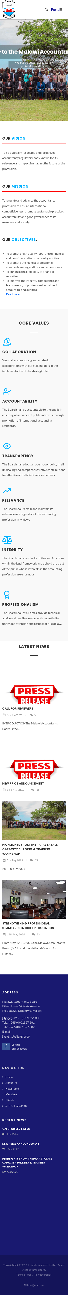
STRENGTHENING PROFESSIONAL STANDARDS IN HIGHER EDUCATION (28, 925)
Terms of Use (23, 1274)
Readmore (12, 294)
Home (9, 1077)
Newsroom (12, 1088)
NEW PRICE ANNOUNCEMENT (23, 783)
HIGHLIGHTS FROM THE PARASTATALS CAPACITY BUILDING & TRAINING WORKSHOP (30, 849)
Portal (53, 9)
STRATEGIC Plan (16, 1105)
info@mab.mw (20, 1036)
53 (35, 715)
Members (11, 1094)
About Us (11, 1082)
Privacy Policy (43, 1274)
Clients (9, 1100)
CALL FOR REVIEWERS (17, 708)
